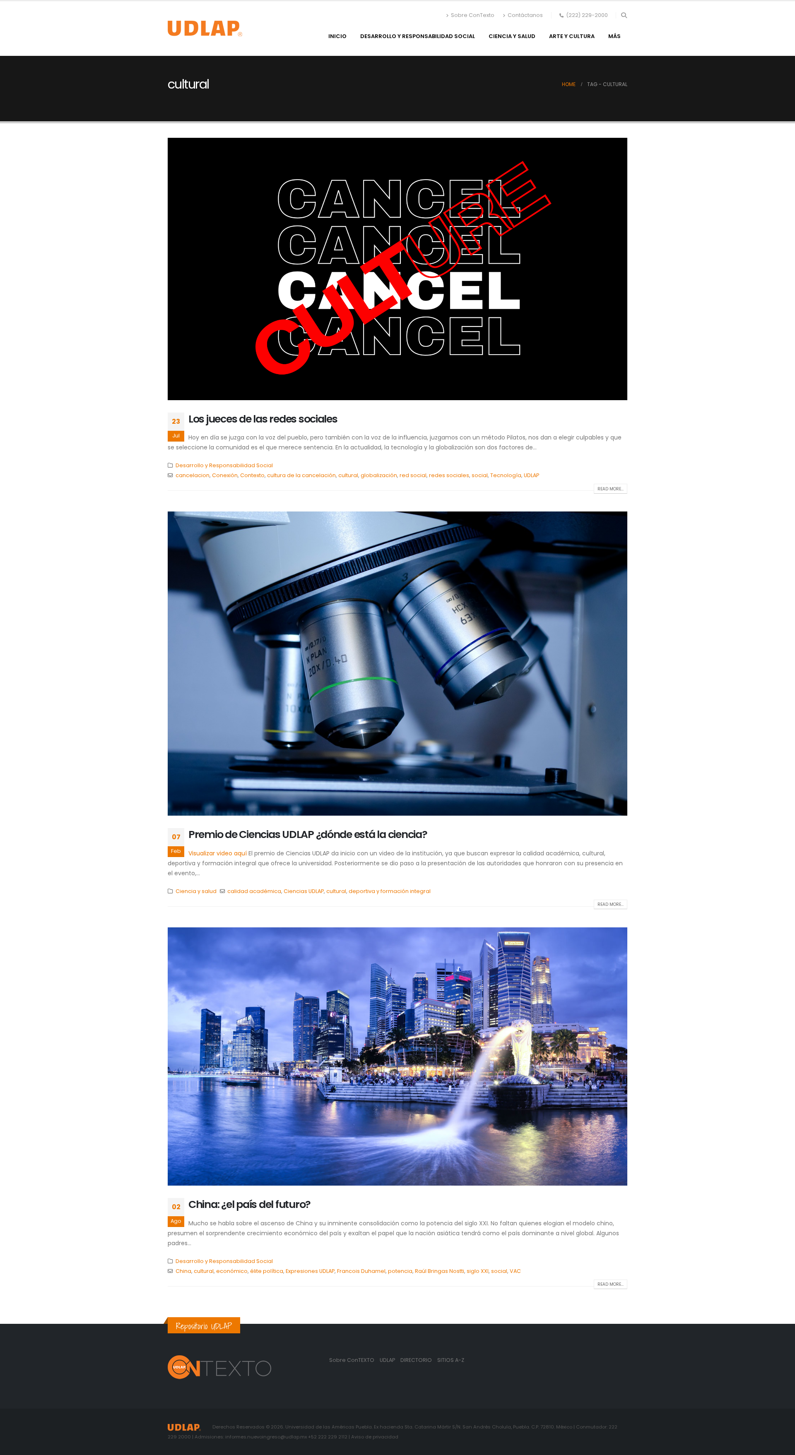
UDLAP (531, 475)
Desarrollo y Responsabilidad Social (417, 36)
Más (614, 36)
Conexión (225, 475)
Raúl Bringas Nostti (439, 1271)
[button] (623, 15)
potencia (400, 1271)
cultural (348, 475)
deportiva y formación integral (390, 891)
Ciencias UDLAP (304, 891)
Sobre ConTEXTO (351, 1360)
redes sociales (449, 475)
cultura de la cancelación (301, 475)
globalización (379, 475)
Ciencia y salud (512, 36)
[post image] (397, 269)
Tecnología (505, 475)
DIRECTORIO (416, 1360)
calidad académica (254, 891)
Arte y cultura (572, 36)
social (480, 475)
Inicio (337, 36)
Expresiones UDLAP (310, 1271)
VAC (515, 1271)
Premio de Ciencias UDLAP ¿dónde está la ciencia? (307, 834)
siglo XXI (478, 1271)
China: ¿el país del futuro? (249, 1204)
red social (413, 475)
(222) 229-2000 (587, 15)
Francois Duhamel (361, 1271)
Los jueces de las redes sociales (262, 419)
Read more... (610, 489)
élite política (266, 1271)
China (183, 1271)
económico (232, 1271)
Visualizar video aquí (217, 853)
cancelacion (193, 475)
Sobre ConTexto (472, 15)
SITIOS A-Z (450, 1360)
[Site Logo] (205, 28)
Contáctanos (525, 15)
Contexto (252, 475)
